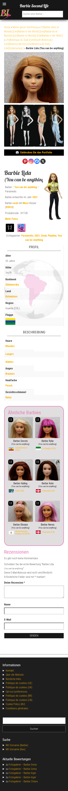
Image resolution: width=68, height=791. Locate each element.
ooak (15, 203)
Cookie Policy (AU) (15, 704)
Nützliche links (13, 679)
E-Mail (7, 619)
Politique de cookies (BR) (19, 695)
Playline (52, 235)
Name (7, 604)
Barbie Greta (30, 764)
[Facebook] (37, 161)
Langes (9, 354)
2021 (35, 197)
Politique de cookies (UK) (19, 687)
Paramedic (27, 235)
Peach (8, 385)
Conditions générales (17, 708)
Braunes (10, 373)
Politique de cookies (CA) (19, 700)
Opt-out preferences (16, 691)
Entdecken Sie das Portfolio (36, 152)
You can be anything (26, 187)
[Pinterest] (25, 161)
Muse (26, 203)
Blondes (10, 346)
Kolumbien (11, 296)
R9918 (9, 207)
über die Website (15, 674)
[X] (43, 161)
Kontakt (10, 670)
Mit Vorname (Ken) (15, 749)
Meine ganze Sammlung (25, 27)
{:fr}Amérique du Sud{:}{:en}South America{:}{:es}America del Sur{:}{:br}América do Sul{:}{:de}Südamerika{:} (28, 44)
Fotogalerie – (16, 764)
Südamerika (12, 284)
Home (7, 27)
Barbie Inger (30, 773)
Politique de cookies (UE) (19, 683)
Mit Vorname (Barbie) (17, 745)
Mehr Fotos (11, 218)
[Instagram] (31, 161)
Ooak (44, 235)
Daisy (8, 397)
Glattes (9, 361)
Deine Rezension (14, 582)
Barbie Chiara (31, 781)
